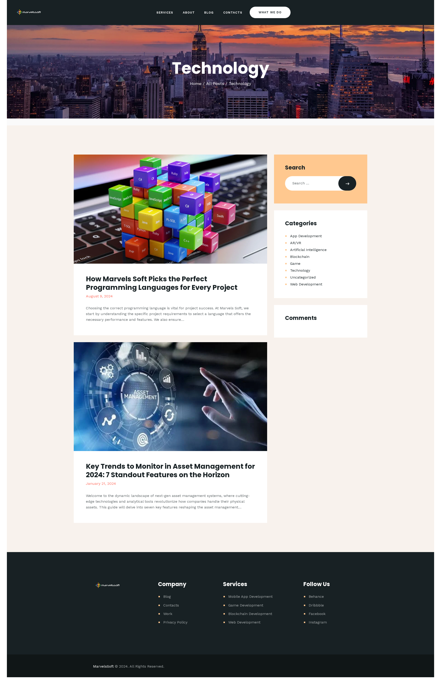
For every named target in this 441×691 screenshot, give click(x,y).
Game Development (245, 605)
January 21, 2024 (101, 483)
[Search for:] (320, 183)
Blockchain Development (250, 614)
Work (167, 614)
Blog (167, 596)
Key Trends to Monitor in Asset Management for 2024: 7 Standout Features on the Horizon (170, 470)
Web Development (306, 284)
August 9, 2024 (99, 296)
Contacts (171, 605)
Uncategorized (303, 277)
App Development (306, 236)
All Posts (215, 83)
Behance (316, 596)
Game (295, 263)
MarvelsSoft (103, 666)
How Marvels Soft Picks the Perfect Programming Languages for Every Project (161, 283)
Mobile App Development (250, 596)
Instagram (318, 622)
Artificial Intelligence (308, 250)
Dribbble (316, 605)
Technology (300, 270)
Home (195, 83)
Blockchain (299, 256)
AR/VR (295, 243)
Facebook (317, 614)
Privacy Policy (175, 622)
